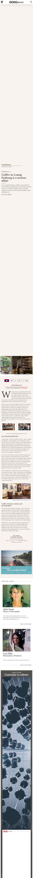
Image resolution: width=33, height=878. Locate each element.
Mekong (22, 540)
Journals (13, 540)
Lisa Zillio (8, 654)
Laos (16, 540)
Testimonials (25, 540)
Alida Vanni (8, 609)
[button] (11, 380)
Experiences (19, 540)
